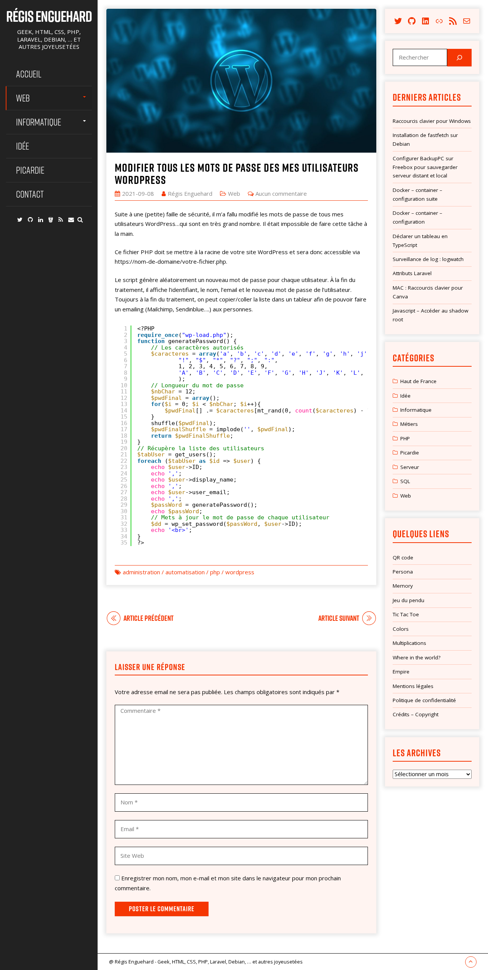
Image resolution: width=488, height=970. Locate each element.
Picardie (30, 170)
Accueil (29, 74)
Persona (403, 571)
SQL (405, 481)
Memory (403, 585)
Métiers (409, 424)
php (215, 572)
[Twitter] (19, 219)
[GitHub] (30, 219)
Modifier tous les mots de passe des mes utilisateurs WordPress (237, 174)
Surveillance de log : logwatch (428, 259)
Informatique (38, 122)
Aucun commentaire (281, 193)
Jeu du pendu (408, 600)
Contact (30, 194)
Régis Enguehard (49, 16)
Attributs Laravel (412, 273)
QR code (403, 557)
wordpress (239, 572)
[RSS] (60, 219)
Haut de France (418, 381)
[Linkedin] (40, 219)
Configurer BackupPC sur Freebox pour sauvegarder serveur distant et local (425, 167)
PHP (405, 438)
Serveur (409, 467)
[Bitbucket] (50, 219)
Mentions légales (413, 686)
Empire (401, 671)
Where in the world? (416, 657)
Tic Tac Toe (406, 614)
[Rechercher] (459, 57)
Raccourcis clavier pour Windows (432, 121)
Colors (401, 628)
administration (141, 572)
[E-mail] (71, 219)
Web (23, 98)
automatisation (185, 572)
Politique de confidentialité (424, 700)
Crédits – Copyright (415, 714)
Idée (22, 146)
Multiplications (409, 643)
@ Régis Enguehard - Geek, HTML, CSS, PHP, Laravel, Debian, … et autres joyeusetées (206, 961)
